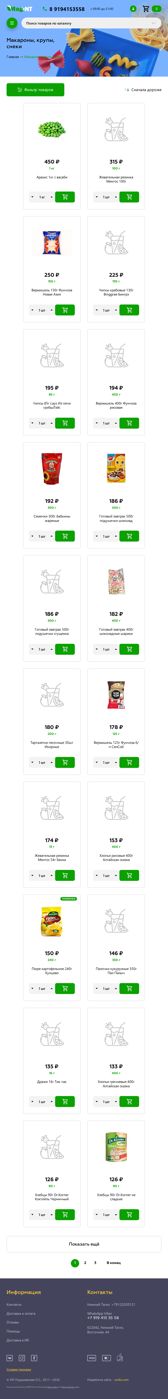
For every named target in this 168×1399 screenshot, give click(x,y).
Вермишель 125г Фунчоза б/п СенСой (116, 744)
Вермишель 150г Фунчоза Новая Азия (52, 292)
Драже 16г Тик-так (51, 1081)
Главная (13, 56)
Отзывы (13, 1322)
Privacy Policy (52, 1387)
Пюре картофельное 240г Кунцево (52, 970)
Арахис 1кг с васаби (52, 177)
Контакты (14, 1304)
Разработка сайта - (108, 1380)
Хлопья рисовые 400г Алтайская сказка (116, 857)
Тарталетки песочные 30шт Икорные (51, 744)
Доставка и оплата (21, 1313)
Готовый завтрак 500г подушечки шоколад (116, 518)
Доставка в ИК (18, 1340)
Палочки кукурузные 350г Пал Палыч (116, 970)
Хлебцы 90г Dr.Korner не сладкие (116, 1197)
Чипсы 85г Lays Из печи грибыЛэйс (52, 405)
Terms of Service (68, 1387)
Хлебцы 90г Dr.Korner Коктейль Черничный (52, 1197)
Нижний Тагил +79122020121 (111, 1304)
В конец (114, 1263)
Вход (133, 8)
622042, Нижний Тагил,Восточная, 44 (105, 1329)
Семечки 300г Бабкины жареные (52, 518)
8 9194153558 (67, 9)
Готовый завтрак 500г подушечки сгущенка (52, 631)
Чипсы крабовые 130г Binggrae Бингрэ (116, 292)
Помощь (13, 1331)
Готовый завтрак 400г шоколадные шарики (116, 631)
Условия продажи (19, 1369)
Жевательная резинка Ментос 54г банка (52, 857)
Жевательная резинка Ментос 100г (116, 179)
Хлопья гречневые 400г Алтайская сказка (116, 1083)
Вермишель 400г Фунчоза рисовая (116, 405)
